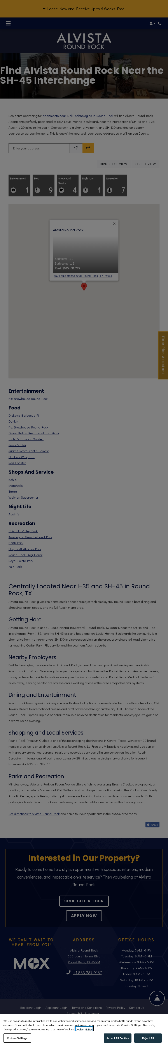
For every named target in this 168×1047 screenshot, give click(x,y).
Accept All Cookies (118, 1038)
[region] (84, 1030)
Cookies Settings (17, 1038)
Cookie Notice (84, 1029)
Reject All (148, 1038)
